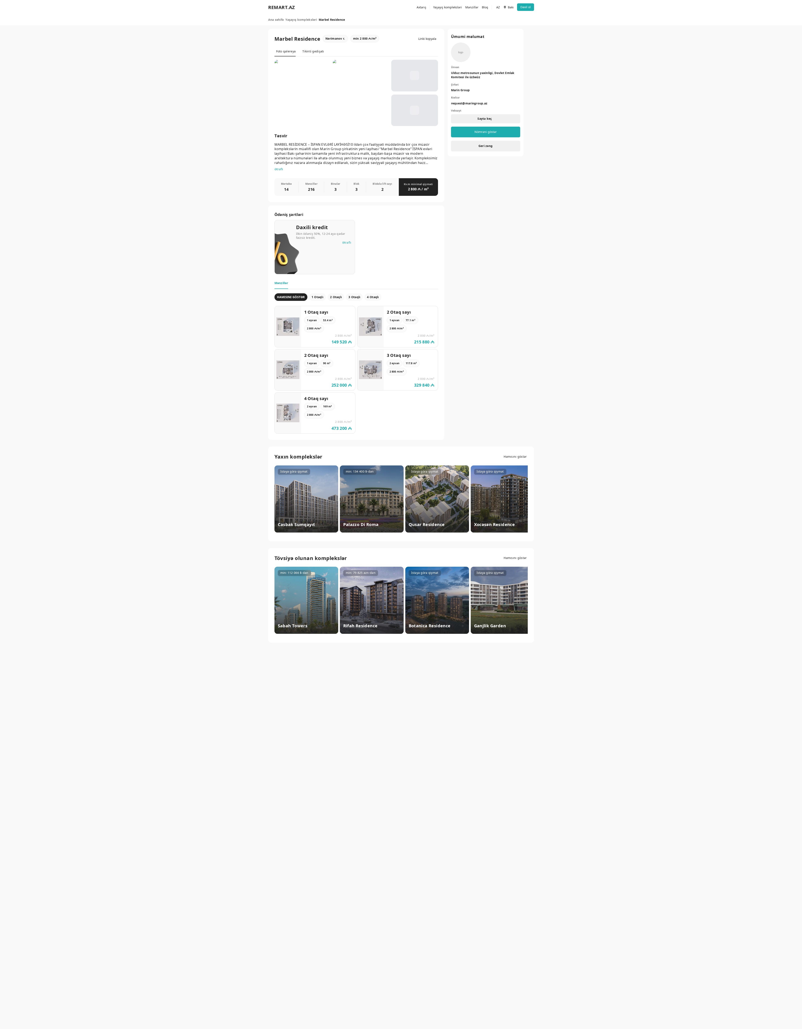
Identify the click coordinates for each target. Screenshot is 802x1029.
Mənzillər (471, 7)
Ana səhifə (276, 20)
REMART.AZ (281, 7)
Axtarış (421, 7)
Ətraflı (278, 169)
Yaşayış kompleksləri (447, 7)
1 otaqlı (317, 297)
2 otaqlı (336, 297)
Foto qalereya (286, 51)
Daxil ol (525, 7)
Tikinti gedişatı (313, 51)
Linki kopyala (427, 39)
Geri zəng (485, 146)
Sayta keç (484, 119)
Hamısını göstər (515, 457)
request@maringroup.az (469, 103)
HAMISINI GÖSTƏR (291, 297)
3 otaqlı (354, 297)
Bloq (485, 7)
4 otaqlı (373, 297)
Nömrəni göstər (485, 132)
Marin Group (460, 90)
